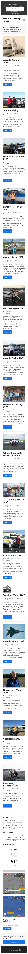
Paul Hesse (16, 65)
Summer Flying (10, 110)
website (5, 841)
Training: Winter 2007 (14, 595)
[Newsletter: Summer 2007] (14, 145)
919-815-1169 (15, 13)
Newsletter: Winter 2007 (12, 691)
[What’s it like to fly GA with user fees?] (14, 442)
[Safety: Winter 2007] (14, 541)
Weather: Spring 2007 (14, 308)
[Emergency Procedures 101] (14, 772)
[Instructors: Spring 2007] (14, 196)
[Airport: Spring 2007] (14, 246)
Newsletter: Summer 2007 (13, 157)
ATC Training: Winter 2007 (13, 501)
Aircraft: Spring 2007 (13, 358)
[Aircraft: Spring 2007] (14, 347)
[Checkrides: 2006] (14, 728)
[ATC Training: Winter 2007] (14, 490)
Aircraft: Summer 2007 (11, 61)
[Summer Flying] (14, 99)
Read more (8, 84)
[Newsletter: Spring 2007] (14, 393)
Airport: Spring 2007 (13, 257)
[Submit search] (22, 9)
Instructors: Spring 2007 (12, 208)
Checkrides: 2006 (11, 738)
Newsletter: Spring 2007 (12, 405)
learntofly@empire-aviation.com (16, 11)
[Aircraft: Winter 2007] (14, 631)
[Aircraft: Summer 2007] (14, 47)
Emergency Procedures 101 (10, 784)
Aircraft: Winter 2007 (13, 641)
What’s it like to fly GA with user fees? (12, 454)
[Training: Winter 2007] (7, 588)
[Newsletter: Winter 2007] (14, 678)
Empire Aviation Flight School (17, 949)
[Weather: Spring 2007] (14, 295)
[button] (24, 20)
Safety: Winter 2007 (13, 555)
